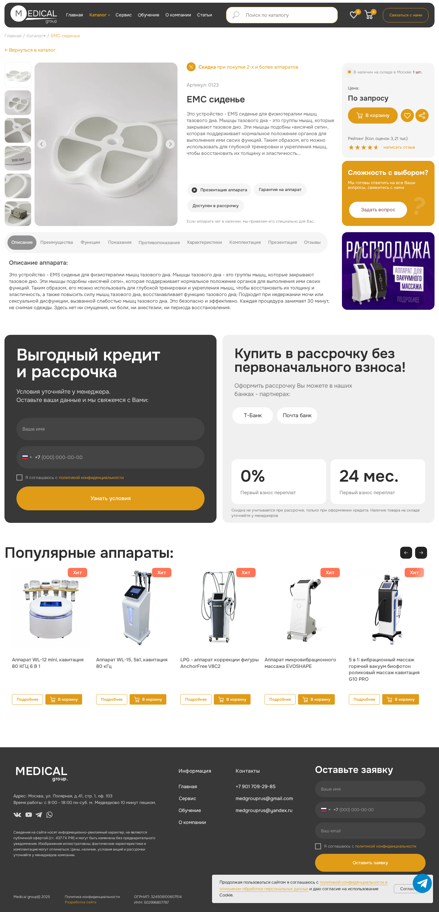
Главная (74, 15)
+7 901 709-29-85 (256, 786)
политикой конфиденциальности (91, 477)
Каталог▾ (36, 36)
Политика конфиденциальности (92, 896)
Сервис (124, 15)
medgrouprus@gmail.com (264, 798)
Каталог (98, 15)
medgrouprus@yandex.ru (264, 810)
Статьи (204, 15)
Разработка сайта (80, 902)
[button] (378, 210)
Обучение (148, 15)
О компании (178, 15)
